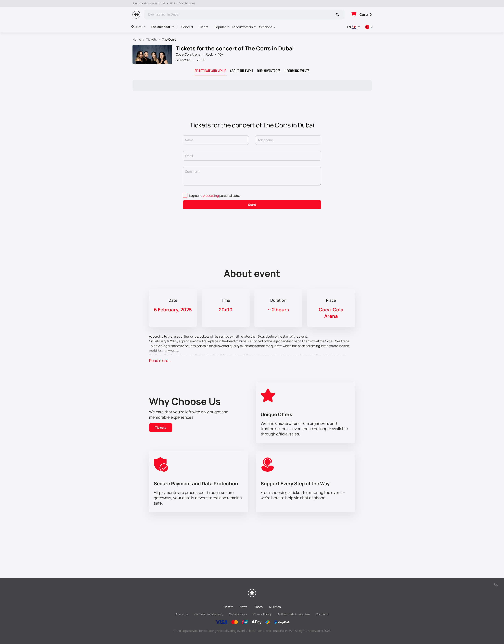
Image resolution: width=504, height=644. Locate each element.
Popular (220, 27)
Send (252, 204)
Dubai (138, 27)
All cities (275, 607)
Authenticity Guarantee (293, 614)
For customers (242, 27)
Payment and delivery (208, 614)
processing (211, 195)
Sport (204, 27)
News (243, 607)
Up (496, 584)
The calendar (160, 27)
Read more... (160, 360)
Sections (265, 27)
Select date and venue (210, 71)
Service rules (238, 614)
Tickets (160, 427)
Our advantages (269, 71)
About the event (241, 71)
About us (181, 614)
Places (258, 607)
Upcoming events (296, 71)
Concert (187, 27)
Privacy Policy (262, 614)
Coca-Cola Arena (188, 54)
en (349, 27)
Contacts (322, 614)
